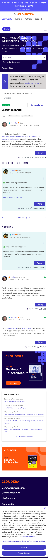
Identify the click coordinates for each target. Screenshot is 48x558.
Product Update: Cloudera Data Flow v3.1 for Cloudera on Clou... (23, 431)
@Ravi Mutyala (12, 328)
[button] (44, 130)
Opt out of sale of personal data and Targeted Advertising (24, 541)
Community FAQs (11, 492)
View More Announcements (24, 437)
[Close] (44, 508)
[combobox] (24, 62)
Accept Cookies (24, 553)
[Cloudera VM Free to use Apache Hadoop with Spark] (45, 217)
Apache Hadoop (27, 116)
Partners (28, 19)
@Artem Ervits (26, 328)
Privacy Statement (28, 536)
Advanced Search (8, 68)
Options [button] (7, 98)
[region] (24, 531)
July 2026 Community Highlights (14, 401)
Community (7, 19)
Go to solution (37, 105)
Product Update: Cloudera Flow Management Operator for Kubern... (23, 422)
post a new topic (32, 83)
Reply (40, 153)
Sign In (6, 29)
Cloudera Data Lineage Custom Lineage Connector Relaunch (24, 414)
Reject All (24, 547)
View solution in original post (13, 197)
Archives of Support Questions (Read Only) (18, 93)
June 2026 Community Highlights (15, 408)
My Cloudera (8, 498)
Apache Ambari (14, 116)
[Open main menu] (45, 29)
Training (18, 19)
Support (38, 19)
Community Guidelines (13, 487)
